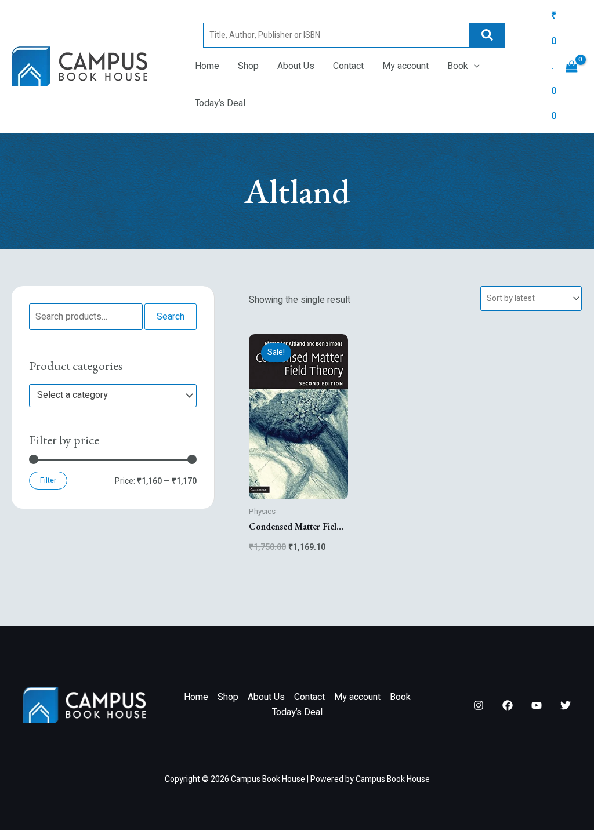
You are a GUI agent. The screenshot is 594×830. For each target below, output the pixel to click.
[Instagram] (478, 705)
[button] (474, 66)
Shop (248, 66)
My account (405, 66)
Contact (348, 66)
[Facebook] (507, 705)
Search (487, 35)
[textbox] (107, 395)
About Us (295, 66)
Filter (48, 480)
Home (207, 66)
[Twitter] (565, 705)
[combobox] (113, 395)
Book (457, 66)
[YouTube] (536, 705)
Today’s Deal (220, 103)
